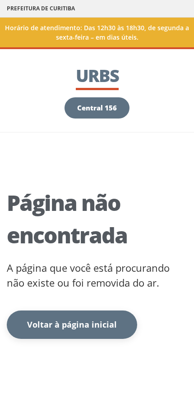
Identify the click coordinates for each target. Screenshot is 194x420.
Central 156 (97, 107)
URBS (97, 75)
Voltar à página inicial (72, 324)
